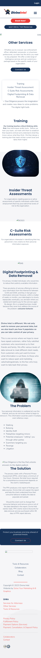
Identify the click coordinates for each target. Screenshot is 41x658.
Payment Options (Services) (15, 624)
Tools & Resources (11, 609)
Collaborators (9, 636)
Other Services (9, 606)
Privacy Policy (9, 618)
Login (36, 3)
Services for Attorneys (13, 603)
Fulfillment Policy (10, 621)
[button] (35, 12)
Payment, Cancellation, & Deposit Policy (20, 627)
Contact (6, 639)
